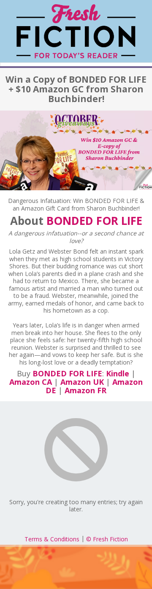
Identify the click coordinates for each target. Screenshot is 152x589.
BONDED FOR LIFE (94, 220)
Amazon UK (82, 382)
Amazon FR (85, 390)
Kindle (117, 373)
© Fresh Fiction (107, 539)
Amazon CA (30, 382)
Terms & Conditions (51, 539)
